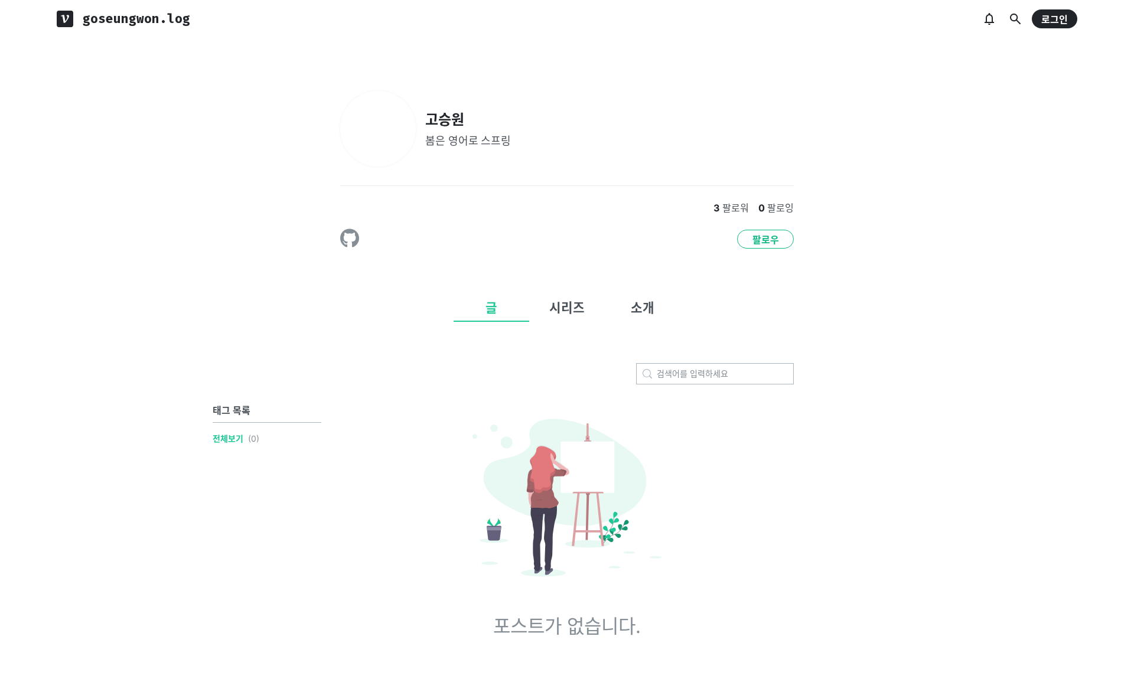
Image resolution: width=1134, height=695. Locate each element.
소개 (642, 307)
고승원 (444, 119)
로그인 (1054, 19)
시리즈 (567, 307)
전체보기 (228, 438)
